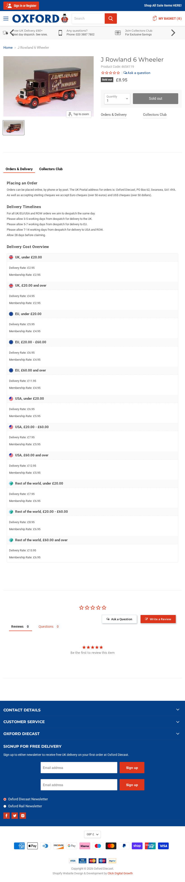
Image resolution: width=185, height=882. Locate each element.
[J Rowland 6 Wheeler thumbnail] (13, 128)
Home (8, 48)
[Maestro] (102, 862)
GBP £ (90, 834)
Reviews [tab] (17, 626)
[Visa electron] (82, 862)
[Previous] (12, 32)
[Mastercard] (92, 862)
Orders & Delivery (114, 115)
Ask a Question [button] (121, 619)
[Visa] (72, 862)
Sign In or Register (24, 5)
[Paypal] (112, 862)
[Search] (111, 18)
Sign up (132, 767)
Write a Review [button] (160, 619)
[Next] (172, 32)
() (170, 18)
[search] (88, 18)
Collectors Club (154, 115)
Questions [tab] (46, 626)
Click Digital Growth (120, 873)
